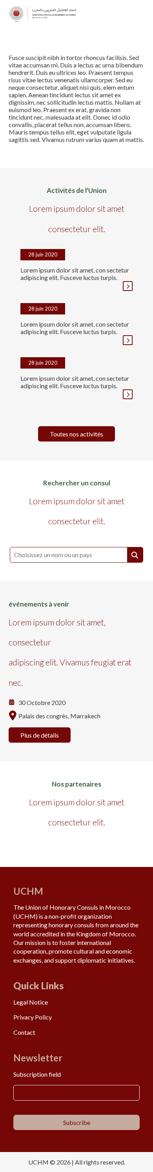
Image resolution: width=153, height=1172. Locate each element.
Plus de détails (39, 735)
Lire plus (128, 286)
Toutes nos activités (76, 434)
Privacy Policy (32, 1017)
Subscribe (76, 1122)
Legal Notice (30, 1002)
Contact (24, 1032)
